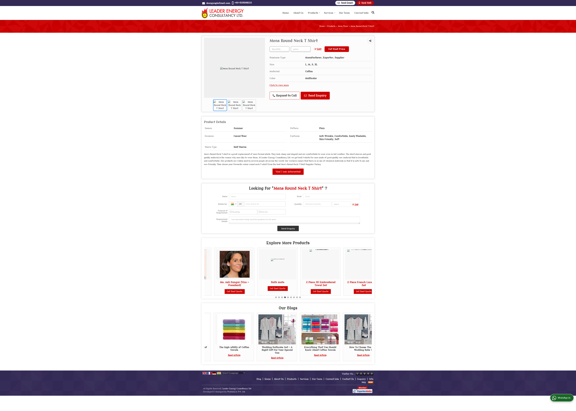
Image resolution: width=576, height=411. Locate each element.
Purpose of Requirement (221, 212)
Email (299, 196)
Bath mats (267, 282)
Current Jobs (361, 13)
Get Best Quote (224, 291)
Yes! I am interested (288, 171)
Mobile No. (222, 204)
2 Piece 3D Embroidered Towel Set (311, 284)
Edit (318, 49)
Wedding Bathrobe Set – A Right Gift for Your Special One (265, 350)
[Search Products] (372, 12)
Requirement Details (221, 220)
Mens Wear (343, 26)
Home (285, 13)
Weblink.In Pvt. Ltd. (236, 392)
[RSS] (370, 382)
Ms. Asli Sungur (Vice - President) (224, 284)
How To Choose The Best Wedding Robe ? (352, 348)
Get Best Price (336, 49)
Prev (208, 336)
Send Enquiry (317, 95)
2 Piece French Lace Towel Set (353, 284)
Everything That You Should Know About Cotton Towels (309, 348)
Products (313, 13)
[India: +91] (233, 204)
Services (328, 13)
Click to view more (279, 85)
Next (368, 336)
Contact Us (348, 379)
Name (224, 196)
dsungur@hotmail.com (218, 3)
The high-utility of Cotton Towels (223, 348)
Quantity (298, 204)
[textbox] (301, 49)
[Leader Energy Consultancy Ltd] (223, 13)
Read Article (223, 355)
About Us (298, 13)
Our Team (344, 13)
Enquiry (361, 379)
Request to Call (286, 95)
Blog (258, 379)
